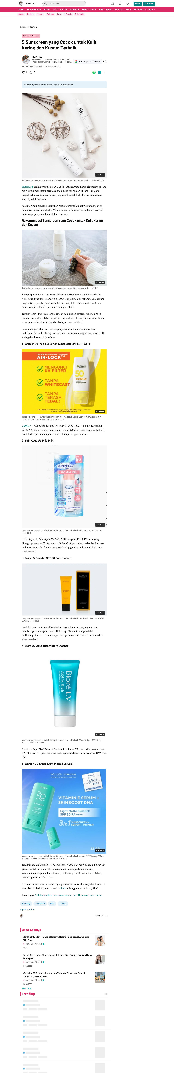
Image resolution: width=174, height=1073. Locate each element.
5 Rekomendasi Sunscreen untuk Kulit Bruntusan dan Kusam (68, 895)
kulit (64, 888)
